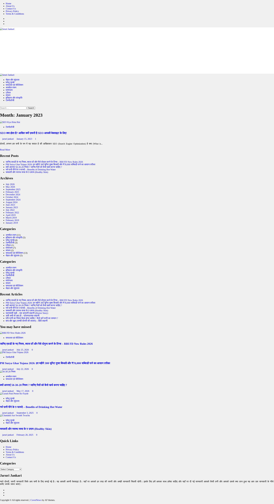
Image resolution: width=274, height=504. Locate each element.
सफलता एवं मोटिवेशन (14, 85)
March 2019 (11, 217)
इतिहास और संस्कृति (14, 98)
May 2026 (10, 187)
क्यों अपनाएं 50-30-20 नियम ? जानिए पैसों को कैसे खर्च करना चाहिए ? (34, 167)
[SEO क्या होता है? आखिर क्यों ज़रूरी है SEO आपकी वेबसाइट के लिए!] (10, 122)
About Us (10, 6)
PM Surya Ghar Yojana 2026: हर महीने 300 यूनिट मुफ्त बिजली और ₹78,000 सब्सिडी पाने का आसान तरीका (50, 164)
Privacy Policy (12, 11)
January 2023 (12, 207)
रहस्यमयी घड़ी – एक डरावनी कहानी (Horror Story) (27, 313)
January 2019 (12, 223)
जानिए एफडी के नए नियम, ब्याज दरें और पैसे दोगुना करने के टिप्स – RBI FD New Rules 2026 (44, 162)
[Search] (1, 105)
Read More (5, 149)
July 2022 (10, 210)
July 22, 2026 (23, 369)
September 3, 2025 (25, 413)
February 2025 (12, 192)
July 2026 (10, 184)
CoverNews (36, 500)
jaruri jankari (8, 139)
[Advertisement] (137, 52)
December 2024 (13, 194)
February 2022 (12, 212)
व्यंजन (8, 95)
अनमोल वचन (11, 87)
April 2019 (11, 215)
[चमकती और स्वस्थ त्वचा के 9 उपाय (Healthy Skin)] (15, 415)
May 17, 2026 (23, 391)
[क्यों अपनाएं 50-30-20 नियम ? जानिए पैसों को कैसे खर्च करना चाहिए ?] (7, 371)
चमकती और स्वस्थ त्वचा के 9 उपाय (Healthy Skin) (27, 172)
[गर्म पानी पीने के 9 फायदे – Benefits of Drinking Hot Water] (14, 393)
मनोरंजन (9, 90)
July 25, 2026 (23, 350)
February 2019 (12, 220)
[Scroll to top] (1, 502)
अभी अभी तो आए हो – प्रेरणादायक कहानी (22, 315)
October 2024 (12, 197)
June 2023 (10, 205)
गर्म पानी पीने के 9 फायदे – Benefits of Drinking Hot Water (31, 169)
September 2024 (13, 199)
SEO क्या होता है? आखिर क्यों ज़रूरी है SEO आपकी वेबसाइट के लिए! (33, 132)
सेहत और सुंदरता (12, 80)
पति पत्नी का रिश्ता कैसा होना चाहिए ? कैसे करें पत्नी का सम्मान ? (32, 318)
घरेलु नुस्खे (10, 82)
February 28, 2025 (25, 435)
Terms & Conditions (15, 14)
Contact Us (11, 8)
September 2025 (13, 189)
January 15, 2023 (25, 139)
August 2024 (11, 202)
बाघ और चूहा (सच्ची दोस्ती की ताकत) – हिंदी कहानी (27, 321)
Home (8, 3)
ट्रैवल (8, 92)
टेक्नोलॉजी (10, 100)
